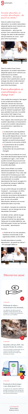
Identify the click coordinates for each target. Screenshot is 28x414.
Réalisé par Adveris (14, 410)
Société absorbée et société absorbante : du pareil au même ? (13, 242)
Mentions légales (14, 408)
